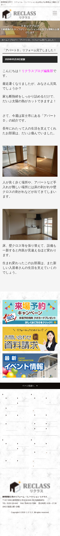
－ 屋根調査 (52, 424)
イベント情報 (40, 461)
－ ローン (23, 444)
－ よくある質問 (41, 454)
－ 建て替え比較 (12, 446)
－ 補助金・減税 (24, 451)
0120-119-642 (12, 503)
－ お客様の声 (24, 463)
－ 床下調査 (41, 416)
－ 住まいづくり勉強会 (52, 400)
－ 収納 (11, 409)
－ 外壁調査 (41, 424)
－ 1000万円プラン (23, 417)
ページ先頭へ (29, 386)
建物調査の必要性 (41, 411)
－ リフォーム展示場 (12, 400)
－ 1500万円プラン (12, 426)
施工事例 (51, 453)
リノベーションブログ (43, 466)
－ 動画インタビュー (12, 463)
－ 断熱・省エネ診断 (52, 431)
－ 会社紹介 (41, 444)
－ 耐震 (22, 399)
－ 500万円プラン (12, 417)
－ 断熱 (22, 404)
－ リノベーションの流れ (41, 402)
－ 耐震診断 (41, 429)
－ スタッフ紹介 (52, 446)
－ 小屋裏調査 (52, 417)
